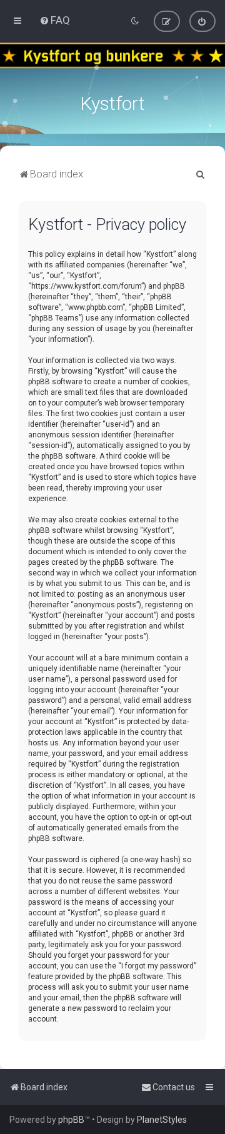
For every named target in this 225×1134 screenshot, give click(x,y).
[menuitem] (54, 20)
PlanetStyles (162, 1120)
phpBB (71, 1120)
